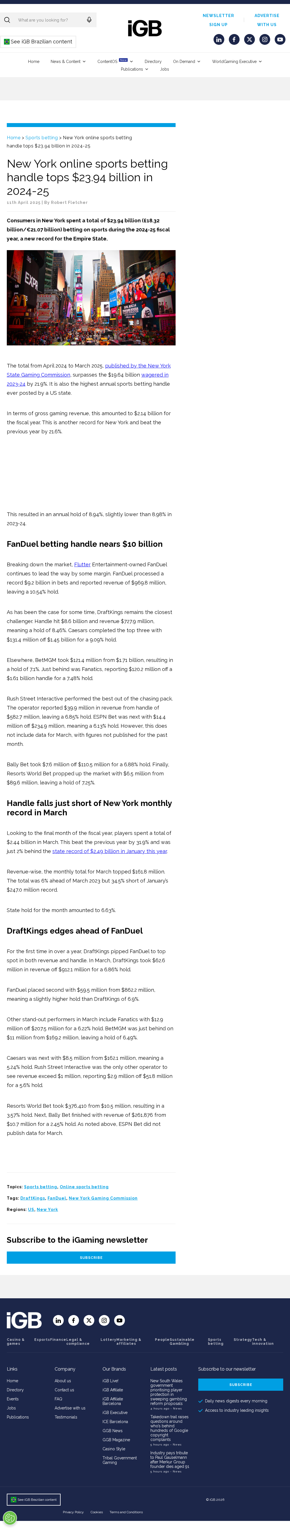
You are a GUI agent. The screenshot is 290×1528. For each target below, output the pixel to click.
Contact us (64, 1390)
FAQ (58, 1399)
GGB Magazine (116, 1440)
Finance (58, 1340)
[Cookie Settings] (10, 1518)
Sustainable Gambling (182, 1342)
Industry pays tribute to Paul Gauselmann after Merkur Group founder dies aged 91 (169, 1460)
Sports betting (41, 137)
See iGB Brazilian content (38, 42)
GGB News (113, 1430)
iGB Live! (110, 1381)
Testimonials (66, 1417)
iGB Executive (115, 1412)
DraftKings (32, 1198)
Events (13, 1399)
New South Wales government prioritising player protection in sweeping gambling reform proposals (168, 1392)
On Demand (184, 61)
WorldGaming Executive (234, 61)
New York (47, 1209)
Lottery (108, 1340)
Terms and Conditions (126, 1512)
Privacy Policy (73, 1512)
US (31, 1209)
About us (63, 1381)
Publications (132, 69)
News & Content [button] (65, 61)
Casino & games (16, 1342)
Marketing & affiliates (128, 1342)
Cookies (97, 1512)
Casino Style (114, 1449)
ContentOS (112, 61)
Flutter (82, 564)
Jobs (164, 69)
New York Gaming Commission (103, 1198)
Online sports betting (84, 1187)
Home (33, 61)
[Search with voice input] (89, 20)
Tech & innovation (263, 1342)
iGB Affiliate (113, 1390)
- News (176, 1408)
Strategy (243, 1340)
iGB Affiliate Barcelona (113, 1401)
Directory (153, 61)
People (162, 1340)
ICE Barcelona (115, 1421)
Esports (42, 1340)
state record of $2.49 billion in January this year (109, 851)
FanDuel (57, 1198)
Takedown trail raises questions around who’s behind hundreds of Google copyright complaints (169, 1428)
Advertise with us (70, 1408)
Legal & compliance (78, 1342)
